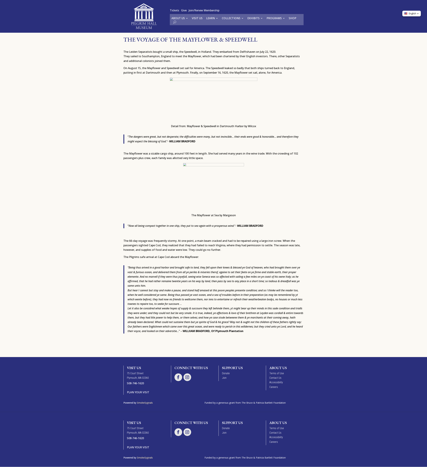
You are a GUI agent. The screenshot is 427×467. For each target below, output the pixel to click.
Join (224, 377)
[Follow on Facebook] (178, 377)
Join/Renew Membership (204, 10)
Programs (274, 18)
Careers (273, 387)
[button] (411, 13)
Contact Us (275, 377)
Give (184, 10)
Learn (210, 18)
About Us (178, 18)
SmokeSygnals (145, 402)
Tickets (174, 10)
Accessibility (276, 382)
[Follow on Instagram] (187, 377)
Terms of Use (276, 373)
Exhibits (253, 18)
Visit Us (197, 18)
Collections (231, 18)
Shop (292, 18)
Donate (226, 373)
